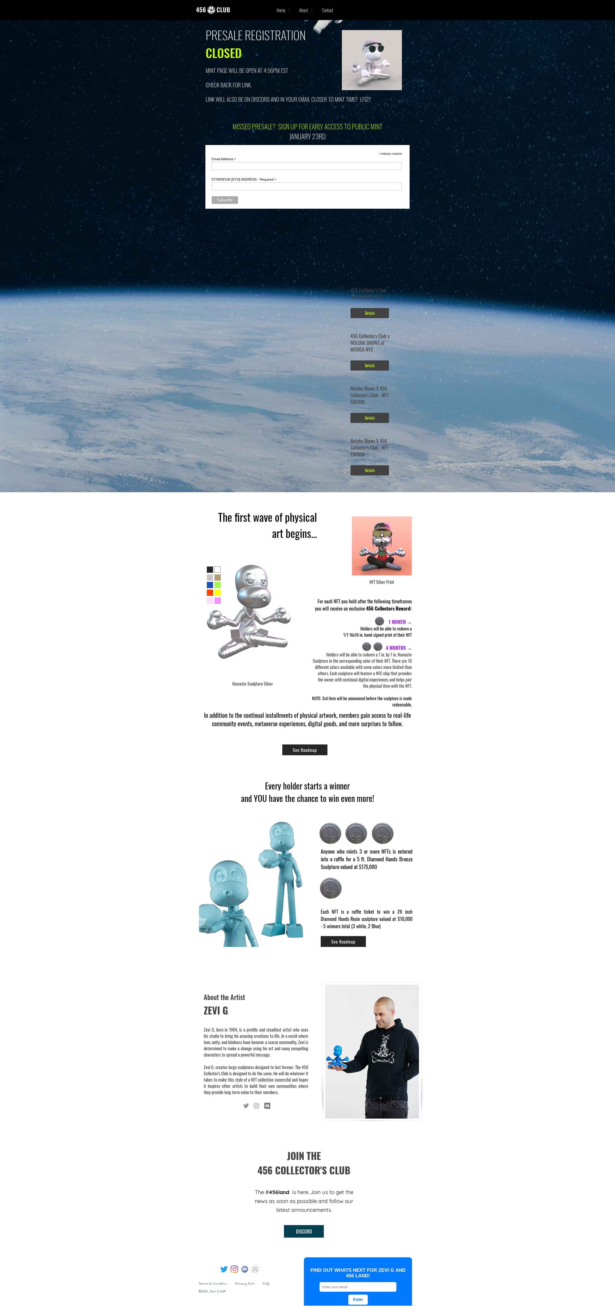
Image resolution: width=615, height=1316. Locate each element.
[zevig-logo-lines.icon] (255, 1269)
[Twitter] (246, 1105)
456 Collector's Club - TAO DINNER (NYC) (370, 294)
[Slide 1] (249, 941)
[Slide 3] (255, 941)
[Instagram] (256, 1105)
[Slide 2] (260, 941)
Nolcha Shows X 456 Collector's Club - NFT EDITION (369, 395)
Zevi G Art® (217, 1291)
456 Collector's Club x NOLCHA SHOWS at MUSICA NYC (370, 342)
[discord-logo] (244, 1269)
